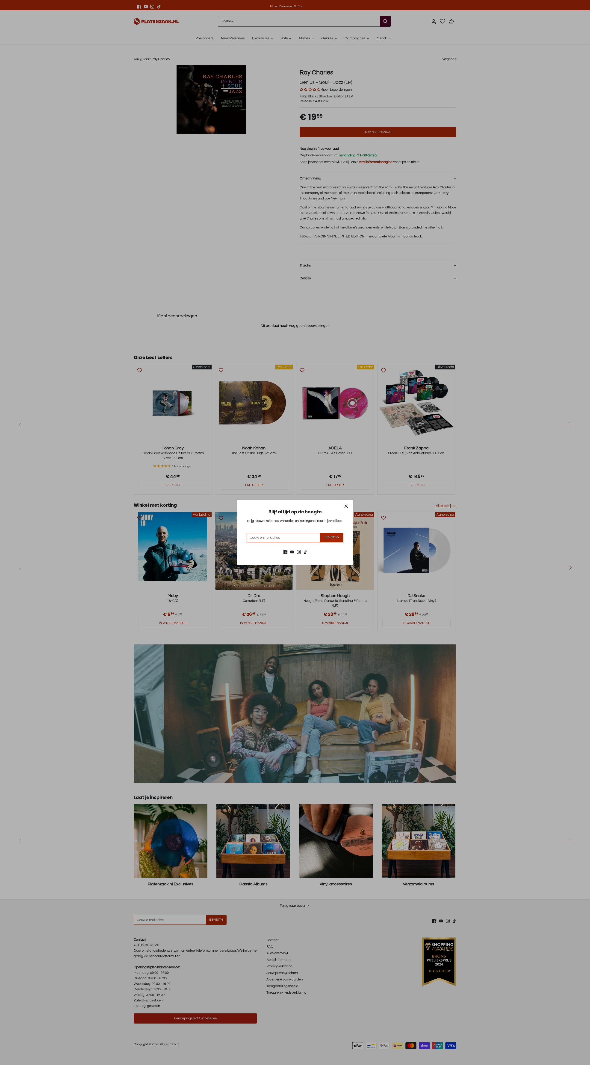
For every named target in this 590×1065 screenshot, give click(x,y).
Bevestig (331, 537)
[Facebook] (285, 551)
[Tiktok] (305, 551)
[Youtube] (292, 551)
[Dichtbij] (346, 506)
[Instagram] (299, 551)
